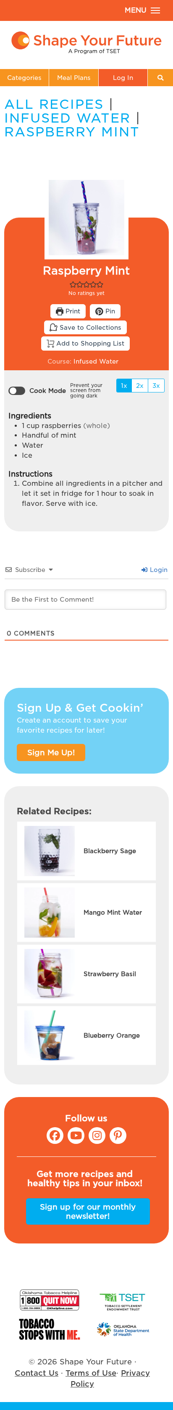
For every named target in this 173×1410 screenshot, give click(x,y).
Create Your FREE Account (86, 725)
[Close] (159, 672)
